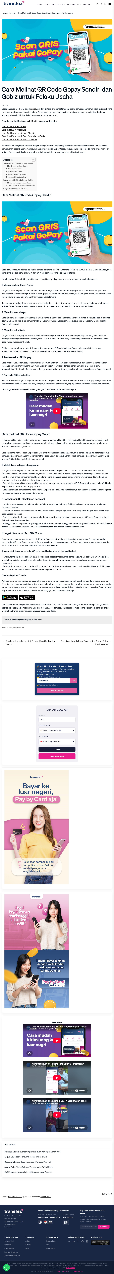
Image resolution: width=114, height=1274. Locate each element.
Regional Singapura (11, 1252)
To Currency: (43, 736)
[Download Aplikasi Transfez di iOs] (27, 596)
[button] (6, 1267)
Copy (73, 680)
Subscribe (103, 1226)
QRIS (14, 628)
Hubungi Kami (51, 1241)
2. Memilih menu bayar (14, 169)
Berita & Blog (50, 1248)
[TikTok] (69, 1241)
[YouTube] (73, 1241)
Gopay (34, 108)
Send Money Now (57, 690)
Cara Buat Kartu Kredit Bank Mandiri (18, 133)
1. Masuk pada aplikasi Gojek (16, 166)
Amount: (42, 715)
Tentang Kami (9, 1241)
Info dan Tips (73, 4)
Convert (57, 749)
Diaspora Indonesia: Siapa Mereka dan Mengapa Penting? (27, 1162)
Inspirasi (5, 105)
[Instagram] (87, 1241)
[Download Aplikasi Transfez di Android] (10, 596)
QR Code (9, 628)
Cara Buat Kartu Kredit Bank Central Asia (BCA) (23, 136)
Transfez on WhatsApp (12, 1256)
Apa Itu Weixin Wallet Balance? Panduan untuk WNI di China (28, 1167)
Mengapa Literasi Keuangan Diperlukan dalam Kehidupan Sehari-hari (32, 1151)
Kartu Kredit (31, 121)
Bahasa (86, 4)
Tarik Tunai (20, 628)
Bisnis (47, 4)
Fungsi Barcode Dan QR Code (15, 188)
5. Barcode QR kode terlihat (16, 177)
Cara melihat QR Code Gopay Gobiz (18, 180)
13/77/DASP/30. (70, 1268)
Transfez (13, 580)
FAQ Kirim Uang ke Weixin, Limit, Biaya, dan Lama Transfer (28, 1172)
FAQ (47, 1245)
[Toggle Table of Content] (32, 160)
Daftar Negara (9, 1248)
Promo (27, 1248)
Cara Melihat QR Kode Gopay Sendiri (18, 163)
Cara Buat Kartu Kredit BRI (14, 126)
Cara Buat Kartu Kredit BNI (14, 129)
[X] (78, 1241)
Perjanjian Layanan (63, 1271)
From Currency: (44, 725)
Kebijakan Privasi (78, 1271)
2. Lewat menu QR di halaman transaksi (20, 185)
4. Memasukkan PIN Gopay (16, 174)
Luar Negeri (57, 4)
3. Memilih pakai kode (14, 171)
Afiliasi (27, 1241)
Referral (28, 1245)
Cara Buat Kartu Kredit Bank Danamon (19, 139)
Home (40, 4)
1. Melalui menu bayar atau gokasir (18, 183)
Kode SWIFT (8, 1245)
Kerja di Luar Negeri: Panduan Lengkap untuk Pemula (25, 1156)
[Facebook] (82, 1241)
